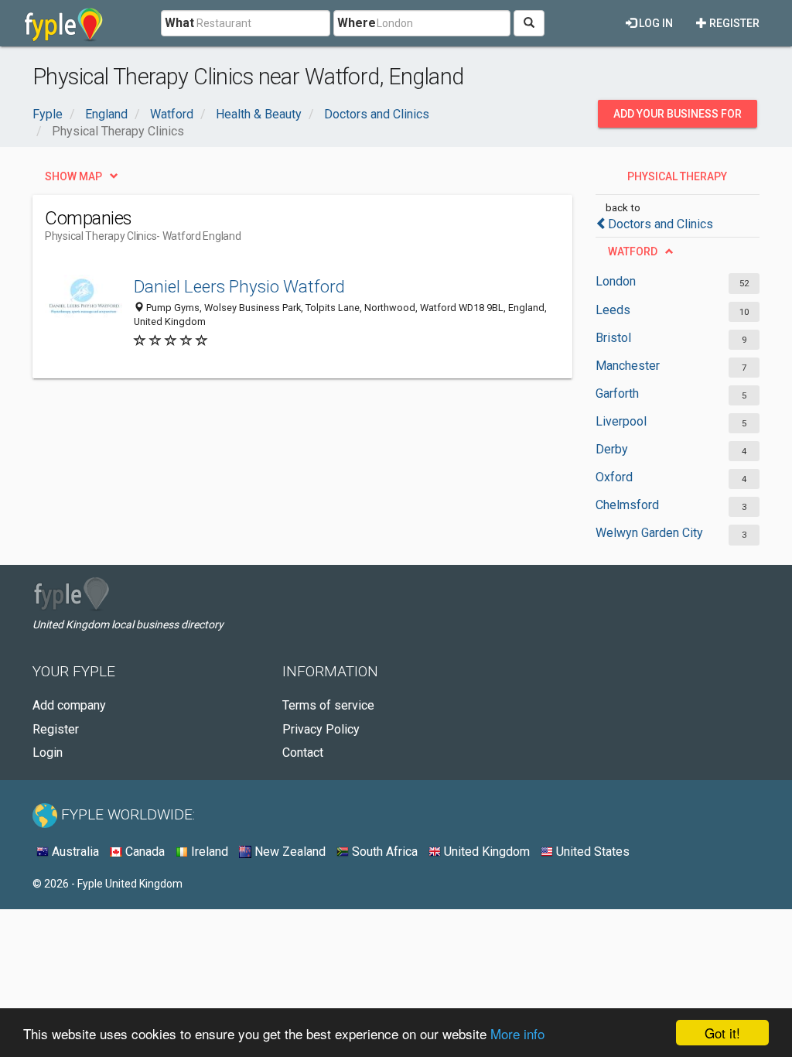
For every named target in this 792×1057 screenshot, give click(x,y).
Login (47, 752)
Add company (69, 705)
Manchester (628, 365)
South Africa (383, 851)
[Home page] (64, 23)
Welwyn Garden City (649, 532)
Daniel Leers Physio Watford (239, 286)
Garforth (617, 393)
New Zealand (288, 851)
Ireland (208, 851)
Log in (655, 23)
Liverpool (621, 421)
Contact (302, 752)
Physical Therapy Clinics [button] (677, 180)
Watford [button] (632, 251)
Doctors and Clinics (660, 224)
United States (591, 851)
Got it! (722, 1032)
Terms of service (328, 705)
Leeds (613, 310)
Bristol (613, 337)
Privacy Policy (321, 729)
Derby (612, 449)
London (616, 281)
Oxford (614, 477)
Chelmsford (627, 505)
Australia (74, 851)
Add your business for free (677, 118)
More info (517, 1033)
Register (733, 23)
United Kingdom (485, 851)
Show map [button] (73, 176)
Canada (143, 851)
